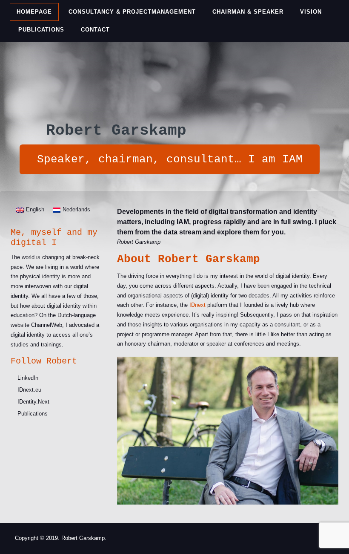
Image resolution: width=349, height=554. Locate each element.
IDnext (197, 305)
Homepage (34, 12)
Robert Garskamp (116, 130)
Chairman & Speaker (247, 12)
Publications (41, 29)
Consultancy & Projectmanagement (132, 12)
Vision (311, 12)
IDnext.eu (29, 390)
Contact (95, 29)
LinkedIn (27, 378)
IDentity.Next (33, 401)
